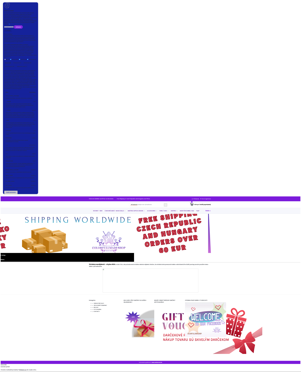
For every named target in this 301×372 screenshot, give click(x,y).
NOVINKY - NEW (97, 211)
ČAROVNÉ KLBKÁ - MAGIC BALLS (114, 211)
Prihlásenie (196, 199)
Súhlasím (18, 27)
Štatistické (23, 59)
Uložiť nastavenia (11, 192)
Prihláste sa (22, 370)
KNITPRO (173, 211)
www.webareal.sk (157, 362)
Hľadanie (134, 205)
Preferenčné (15, 59)
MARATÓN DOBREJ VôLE (187, 211)
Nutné (7, 59)
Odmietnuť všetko (8, 27)
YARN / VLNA (163, 211)
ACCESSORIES (151, 211)
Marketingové (32, 59)
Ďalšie (207, 211)
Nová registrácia (206, 199)
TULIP (197, 211)
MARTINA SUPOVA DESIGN (135, 211)
